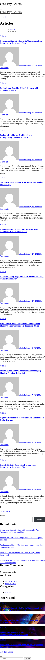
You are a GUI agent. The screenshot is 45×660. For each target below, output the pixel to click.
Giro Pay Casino (11, 4)
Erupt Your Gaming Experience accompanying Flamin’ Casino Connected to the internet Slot (20, 324)
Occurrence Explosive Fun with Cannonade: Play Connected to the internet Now (21, 42)
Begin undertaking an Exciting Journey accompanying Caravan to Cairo (17, 136)
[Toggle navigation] (1, 9)
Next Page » (5, 511)
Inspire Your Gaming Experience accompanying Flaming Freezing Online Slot (20, 372)
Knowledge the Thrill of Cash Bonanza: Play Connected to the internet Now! (19, 230)
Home (7, 17)
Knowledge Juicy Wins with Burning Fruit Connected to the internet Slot (18, 466)
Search (2, 516)
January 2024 (10, 583)
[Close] (1, 656)
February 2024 (11, 581)
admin (21, 65)
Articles (3, 36)
